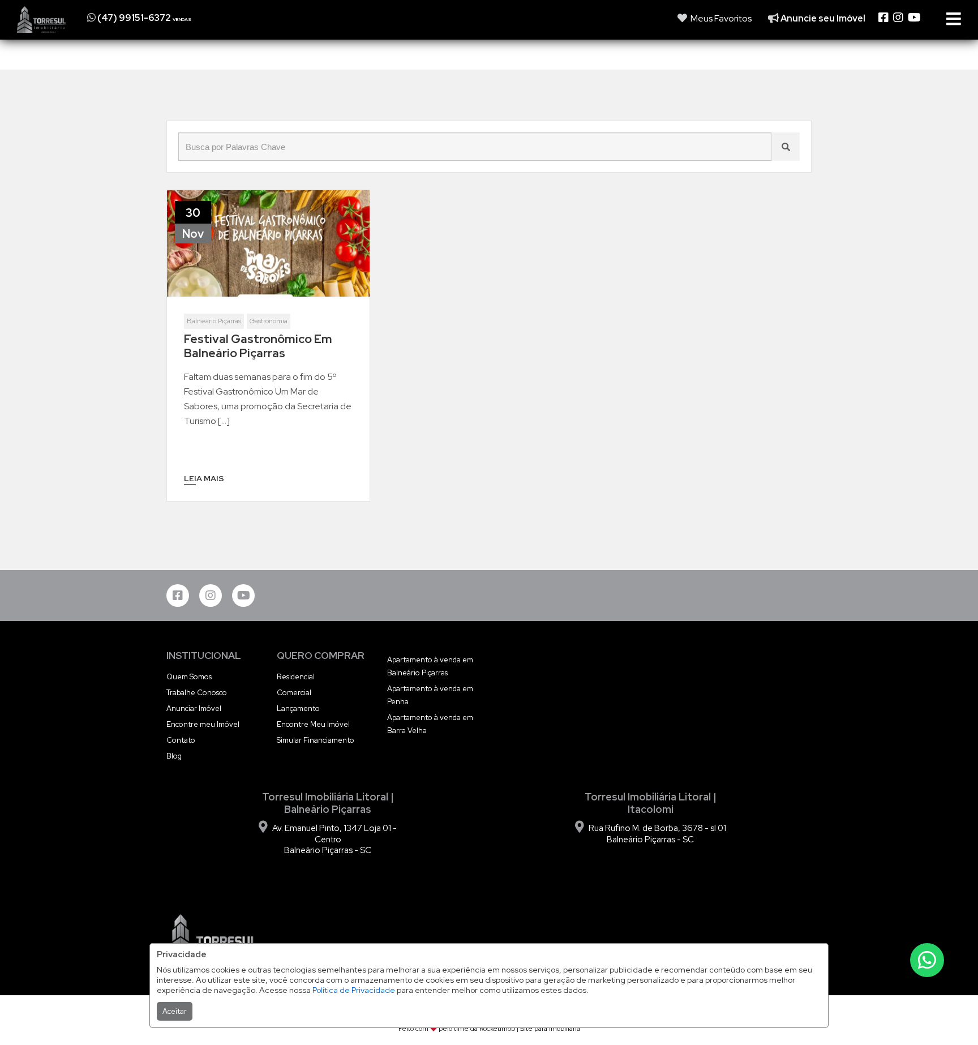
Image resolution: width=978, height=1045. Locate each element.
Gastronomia (269, 321)
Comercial (294, 692)
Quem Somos (189, 677)
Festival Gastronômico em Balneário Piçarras (258, 346)
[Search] (785, 146)
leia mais (204, 478)
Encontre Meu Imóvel (313, 724)
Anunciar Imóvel (193, 708)
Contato (180, 740)
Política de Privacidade (353, 990)
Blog (174, 756)
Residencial (296, 677)
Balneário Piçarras (214, 321)
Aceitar (174, 1011)
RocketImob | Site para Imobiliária (529, 1028)
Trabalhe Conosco (196, 692)
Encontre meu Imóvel (202, 724)
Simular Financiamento (315, 740)
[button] (156, 18)
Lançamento (298, 708)
